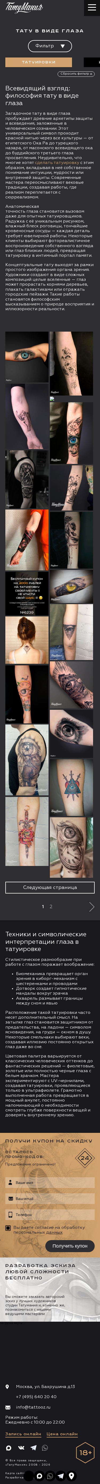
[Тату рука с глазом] (27, 416)
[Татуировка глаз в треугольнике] (71, 632)
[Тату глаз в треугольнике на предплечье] (27, 539)
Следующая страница (50, 887)
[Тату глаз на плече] (27, 759)
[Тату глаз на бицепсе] (71, 684)
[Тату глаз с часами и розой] (71, 433)
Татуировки (39, 62)
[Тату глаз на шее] (27, 640)
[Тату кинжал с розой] (27, 831)
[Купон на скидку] (27, 593)
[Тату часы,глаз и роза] (27, 479)
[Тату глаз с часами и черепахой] (27, 694)
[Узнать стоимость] (34, 343)
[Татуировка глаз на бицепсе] (71, 734)
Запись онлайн (23, 1434)
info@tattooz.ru (33, 1407)
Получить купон (70, 1246)
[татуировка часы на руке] (71, 847)
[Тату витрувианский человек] (71, 363)
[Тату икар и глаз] (71, 540)
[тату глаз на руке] (71, 586)
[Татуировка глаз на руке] (27, 357)
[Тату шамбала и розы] (71, 399)
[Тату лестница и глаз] (71, 487)
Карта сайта (15, 1473)
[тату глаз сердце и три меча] (71, 787)
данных (54, 1232)
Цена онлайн (62, 1434)
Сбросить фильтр (75, 73)
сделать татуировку (57, 163)
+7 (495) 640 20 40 (36, 1397)
